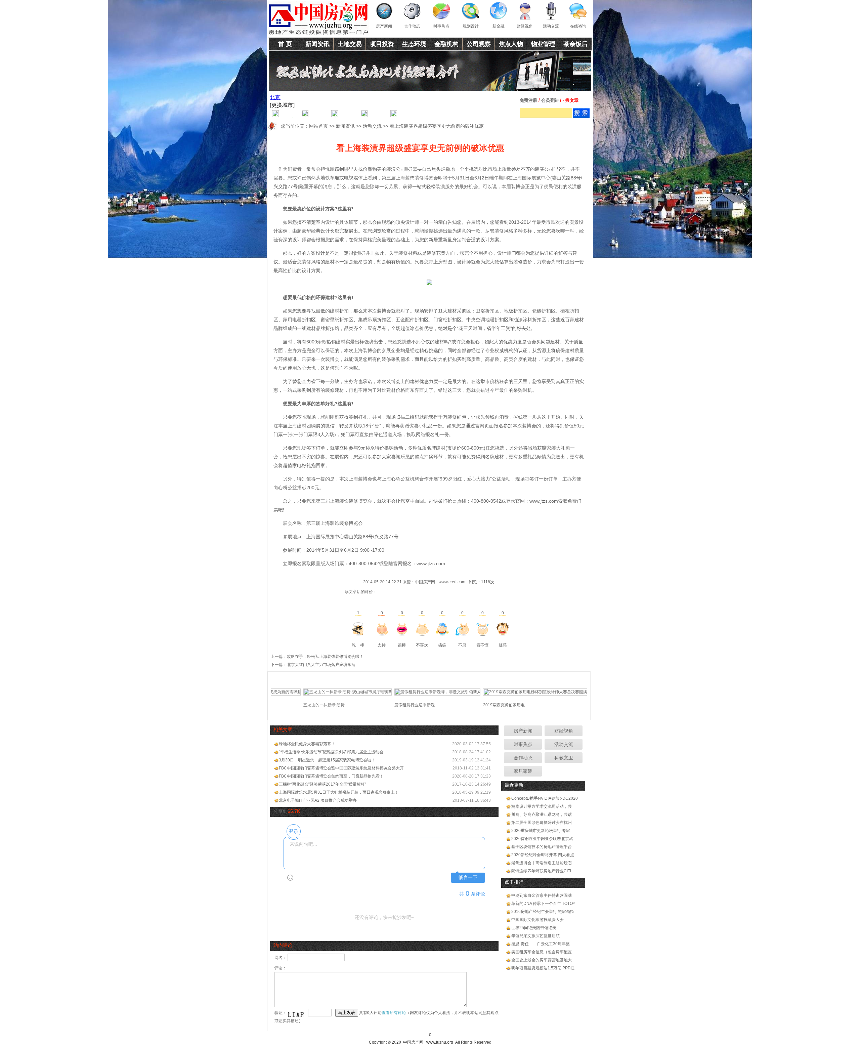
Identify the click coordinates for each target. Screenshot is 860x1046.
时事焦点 (441, 26)
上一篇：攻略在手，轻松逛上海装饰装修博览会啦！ (317, 656)
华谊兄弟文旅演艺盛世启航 (535, 935)
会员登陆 (550, 100)
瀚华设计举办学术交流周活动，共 (541, 806)
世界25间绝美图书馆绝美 (533, 927)
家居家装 (523, 771)
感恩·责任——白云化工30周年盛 (540, 944)
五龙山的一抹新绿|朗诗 (302, 705)
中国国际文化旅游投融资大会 (537, 919)
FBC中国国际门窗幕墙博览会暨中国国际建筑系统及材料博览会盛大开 (341, 768)
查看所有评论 (394, 1012)
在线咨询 (578, 26)
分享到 (280, 811)
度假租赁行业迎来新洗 (393, 705)
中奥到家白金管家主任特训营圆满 (541, 895)
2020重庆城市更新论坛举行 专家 (540, 830)
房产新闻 (384, 26)
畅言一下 (468, 877)
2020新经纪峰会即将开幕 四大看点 (542, 854)
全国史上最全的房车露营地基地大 (541, 960)
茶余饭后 (575, 44)
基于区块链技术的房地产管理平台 (541, 846)
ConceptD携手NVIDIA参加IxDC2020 (544, 798)
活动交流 (551, 26)
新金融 (498, 26)
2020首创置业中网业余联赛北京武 (542, 838)
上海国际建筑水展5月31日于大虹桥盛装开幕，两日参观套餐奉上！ (339, 792)
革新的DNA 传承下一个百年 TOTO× (543, 903)
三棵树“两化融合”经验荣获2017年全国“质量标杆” (322, 784)
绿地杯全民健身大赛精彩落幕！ (307, 744)
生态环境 (414, 44)
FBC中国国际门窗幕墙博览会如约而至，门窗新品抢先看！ (331, 776)
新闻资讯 (317, 44)
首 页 (285, 44)
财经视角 (525, 26)
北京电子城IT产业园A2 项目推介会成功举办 (318, 800)
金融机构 (446, 44)
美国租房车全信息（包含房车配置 (541, 952)
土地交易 (350, 44)
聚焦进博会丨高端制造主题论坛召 (541, 863)
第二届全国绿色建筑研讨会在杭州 (541, 822)
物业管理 (543, 44)
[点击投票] (358, 629)
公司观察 (479, 44)
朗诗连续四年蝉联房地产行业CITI (541, 871)
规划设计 (471, 26)
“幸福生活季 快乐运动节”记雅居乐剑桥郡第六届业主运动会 (331, 752)
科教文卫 (563, 757)
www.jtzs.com (543, 501)
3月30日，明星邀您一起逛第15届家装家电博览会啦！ (327, 760)
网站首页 (318, 126)
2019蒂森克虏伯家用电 (482, 705)
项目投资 (382, 44)
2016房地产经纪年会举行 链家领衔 (542, 911)
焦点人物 (511, 44)
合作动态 (412, 26)
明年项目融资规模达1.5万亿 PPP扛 (542, 968)
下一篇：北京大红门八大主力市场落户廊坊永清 (313, 664)
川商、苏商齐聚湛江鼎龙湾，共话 (541, 814)
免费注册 (528, 100)
